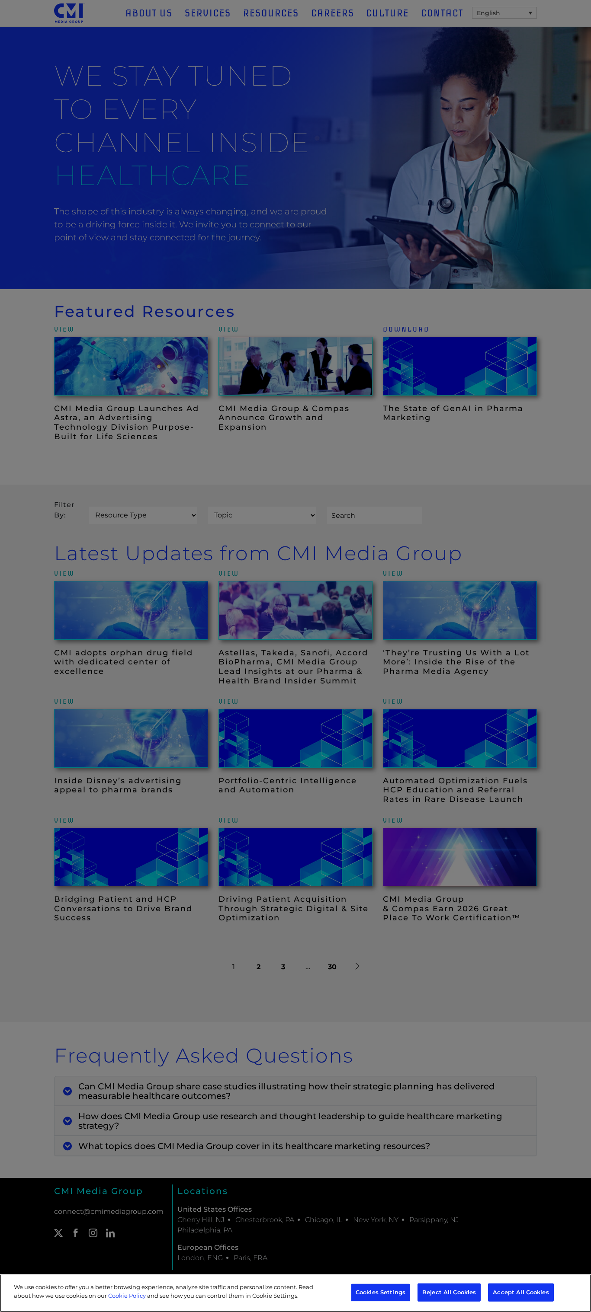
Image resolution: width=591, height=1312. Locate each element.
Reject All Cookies (449, 1292)
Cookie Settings (274, 1295)
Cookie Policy (127, 1295)
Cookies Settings (380, 1292)
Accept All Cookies (521, 1292)
